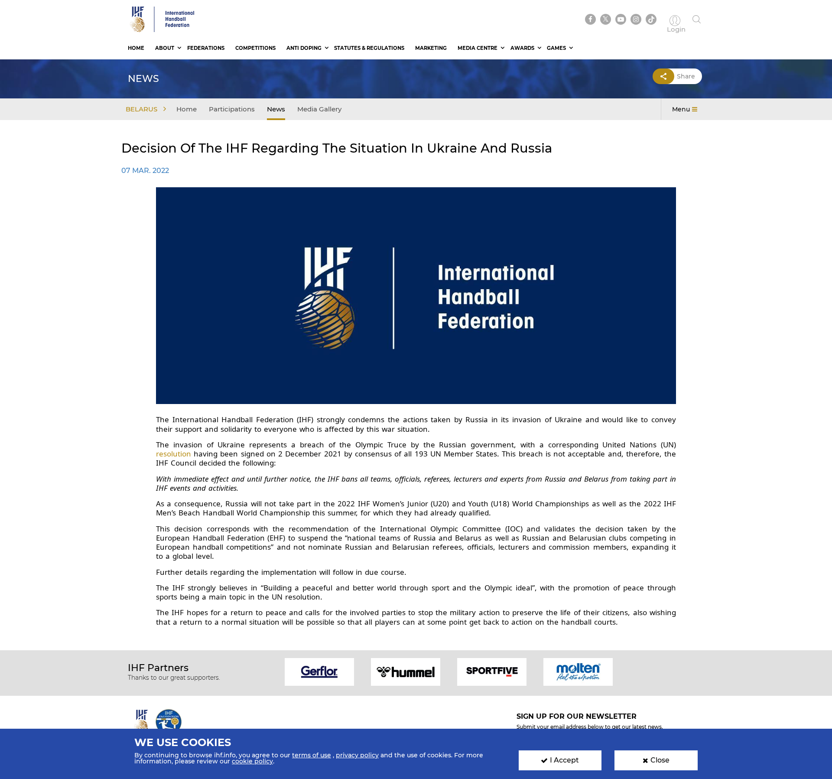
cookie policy (252, 761)
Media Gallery (319, 109)
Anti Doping (304, 48)
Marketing (431, 48)
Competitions (255, 48)
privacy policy (357, 755)
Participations (232, 109)
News (276, 109)
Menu (681, 109)
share (686, 76)
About (164, 48)
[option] (319, 671)
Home (136, 48)
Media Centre (477, 48)
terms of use (311, 755)
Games (556, 48)
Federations (205, 48)
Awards (522, 48)
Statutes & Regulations (369, 48)
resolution (173, 454)
